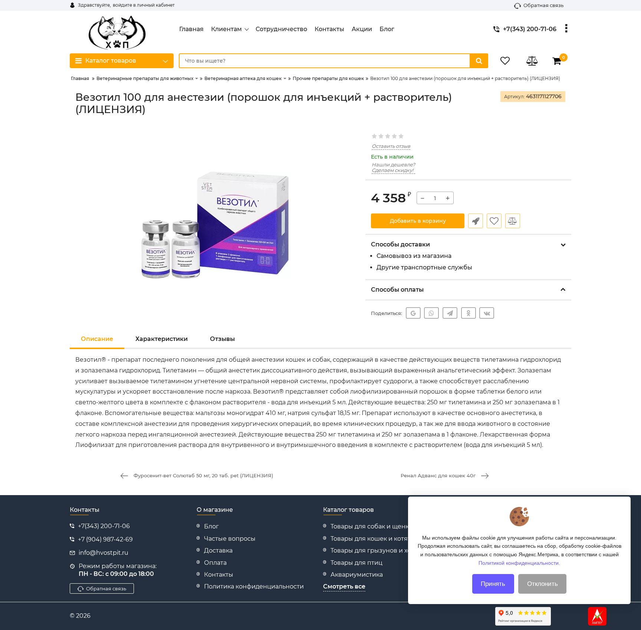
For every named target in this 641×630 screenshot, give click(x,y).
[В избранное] (494, 220)
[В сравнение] (512, 220)
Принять (493, 583)
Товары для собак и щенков (373, 526)
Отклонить (542, 583)
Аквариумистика (357, 574)
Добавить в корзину (418, 221)
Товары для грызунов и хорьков (380, 550)
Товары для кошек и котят (371, 538)
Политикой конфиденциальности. (519, 563)
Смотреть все (344, 586)
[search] (479, 60)
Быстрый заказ (475, 220)
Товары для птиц (356, 562)
